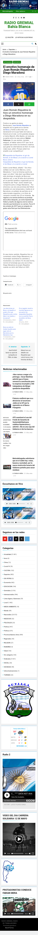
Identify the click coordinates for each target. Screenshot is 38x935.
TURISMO (7, 675)
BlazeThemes (9, 927)
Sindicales (7, 659)
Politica (6, 627)
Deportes (17, 62)
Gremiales (7, 590)
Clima (6, 562)
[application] (19, 839)
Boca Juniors (8, 160)
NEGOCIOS (7, 619)
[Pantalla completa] (33, 853)
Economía (7, 582)
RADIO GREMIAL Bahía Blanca (19, 24)
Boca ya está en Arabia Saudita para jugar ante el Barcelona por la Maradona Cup (9, 331)
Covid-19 (7, 566)
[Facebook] (10, 539)
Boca (7, 130)
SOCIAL (6, 663)
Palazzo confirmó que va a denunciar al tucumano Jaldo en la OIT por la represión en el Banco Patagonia (23, 403)
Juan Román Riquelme (20, 125)
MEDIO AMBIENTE (10, 607)
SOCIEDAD (7, 667)
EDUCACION (8, 586)
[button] (19, 839)
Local (6, 602)
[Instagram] (16, 539)
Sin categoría (8, 655)
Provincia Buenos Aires (11, 635)
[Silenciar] (30, 853)
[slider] (17, 853)
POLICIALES (8, 623)
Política (6, 631)
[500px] (27, 539)
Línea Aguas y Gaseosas (12, 598)
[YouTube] (5, 539)
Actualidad (8, 62)
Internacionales (9, 594)
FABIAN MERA (9, 77)
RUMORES (7, 647)
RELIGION (7, 643)
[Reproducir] (5, 853)
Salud (6, 651)
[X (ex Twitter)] (21, 539)
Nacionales (7, 615)
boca (5, 558)
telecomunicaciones (10, 671)
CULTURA (7, 570)
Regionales (7, 639)
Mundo (6, 611)
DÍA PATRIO (7, 578)
